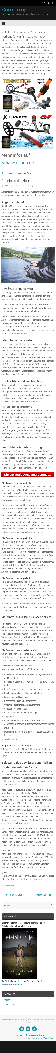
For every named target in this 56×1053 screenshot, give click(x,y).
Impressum (19, 1035)
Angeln (9, 173)
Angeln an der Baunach (15, 895)
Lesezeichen (9, 886)
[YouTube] (45, 3)
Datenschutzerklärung (35, 1035)
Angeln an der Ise (44, 895)
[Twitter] (49, 3)
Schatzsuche (9, 1005)
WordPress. (48, 1038)
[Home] (2, 173)
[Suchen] (51, 905)
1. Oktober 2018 (19, 185)
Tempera (38, 1038)
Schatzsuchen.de (17, 162)
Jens (6, 185)
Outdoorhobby (14, 9)
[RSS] (53, 3)
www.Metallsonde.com (12, 984)
